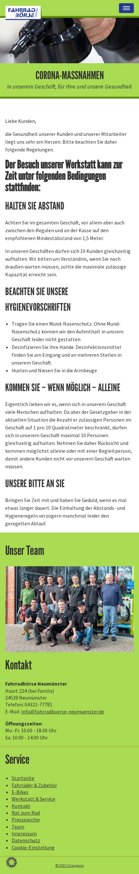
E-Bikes (20, 792)
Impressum (24, 833)
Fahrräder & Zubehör (34, 785)
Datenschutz (26, 840)
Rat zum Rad (26, 812)
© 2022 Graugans (69, 865)
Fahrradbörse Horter (23, 13)
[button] (11, 862)
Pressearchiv (26, 819)
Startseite (23, 778)
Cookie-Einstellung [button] (33, 847)
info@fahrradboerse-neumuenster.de (62, 711)
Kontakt (21, 806)
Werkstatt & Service (33, 799)
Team (18, 826)
